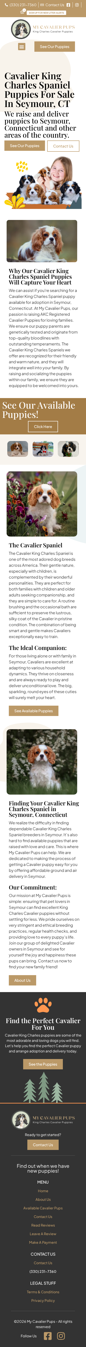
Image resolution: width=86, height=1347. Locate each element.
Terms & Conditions (43, 1292)
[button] (21, 46)
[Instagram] (60, 1336)
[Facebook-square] (47, 1336)
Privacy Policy (43, 1300)
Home (43, 1190)
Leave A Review (43, 1233)
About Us (43, 1199)
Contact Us (43, 1216)
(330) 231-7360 (43, 1271)
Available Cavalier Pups (43, 1208)
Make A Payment (43, 1242)
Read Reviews (43, 1225)
